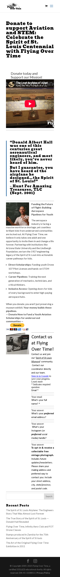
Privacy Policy (43, 573)
